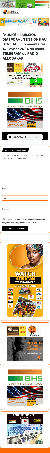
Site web (5, 209)
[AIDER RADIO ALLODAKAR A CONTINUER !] (25, 75)
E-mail (5, 199)
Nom (4, 188)
